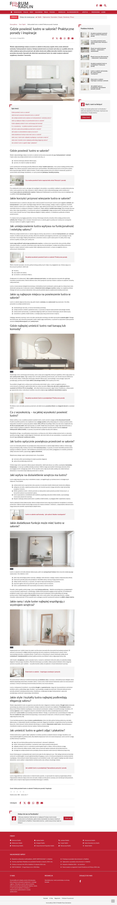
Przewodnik (96, 12)
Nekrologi (61, 12)
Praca (46, 12)
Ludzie (103, 12)
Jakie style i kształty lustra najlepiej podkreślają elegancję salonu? (30, 140)
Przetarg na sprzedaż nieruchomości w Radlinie (75, 859)
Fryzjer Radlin (64, 843)
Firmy (31, 12)
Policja (25, 12)
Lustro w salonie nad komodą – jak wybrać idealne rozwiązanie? (45, 514)
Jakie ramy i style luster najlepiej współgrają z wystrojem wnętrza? (30, 137)
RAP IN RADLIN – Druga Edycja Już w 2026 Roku (25, 867)
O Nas (51, 898)
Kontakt (47, 882)
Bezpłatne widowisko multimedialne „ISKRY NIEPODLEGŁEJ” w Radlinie (32, 859)
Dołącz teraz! (86, 117)
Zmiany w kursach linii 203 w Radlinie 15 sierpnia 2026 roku (29, 864)
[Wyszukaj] (105, 5)
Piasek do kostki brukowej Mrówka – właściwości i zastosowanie (98, 50)
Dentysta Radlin (16, 840)
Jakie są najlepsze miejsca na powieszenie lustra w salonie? (28, 120)
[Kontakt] (101, 5)
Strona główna (13, 24)
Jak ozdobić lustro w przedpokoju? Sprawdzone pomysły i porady (46, 768)
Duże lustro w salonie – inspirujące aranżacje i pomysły (42, 672)
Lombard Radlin (64, 840)
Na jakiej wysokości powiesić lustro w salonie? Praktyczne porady (46, 257)
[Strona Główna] (11, 12)
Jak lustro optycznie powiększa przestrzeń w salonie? (26, 129)
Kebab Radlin (88, 845)
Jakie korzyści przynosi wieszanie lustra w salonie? (26, 115)
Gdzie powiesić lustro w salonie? (21, 112)
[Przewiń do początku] (113, 901)
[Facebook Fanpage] (96, 5)
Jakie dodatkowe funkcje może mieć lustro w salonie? (26, 134)
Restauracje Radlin (65, 845)
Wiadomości (18, 12)
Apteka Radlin (40, 840)
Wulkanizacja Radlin (17, 845)
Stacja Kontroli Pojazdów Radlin (45, 845)
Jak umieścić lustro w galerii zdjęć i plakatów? (24, 143)
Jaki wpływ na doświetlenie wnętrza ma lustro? (25, 131)
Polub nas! (68, 818)
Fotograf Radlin (40, 843)
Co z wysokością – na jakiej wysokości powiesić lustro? (27, 126)
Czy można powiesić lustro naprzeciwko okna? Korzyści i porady (45, 180)
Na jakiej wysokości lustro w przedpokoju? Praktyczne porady (45, 398)
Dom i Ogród (22, 24)
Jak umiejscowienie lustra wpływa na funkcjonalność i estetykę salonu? (31, 118)
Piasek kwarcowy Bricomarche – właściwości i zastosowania (99, 57)
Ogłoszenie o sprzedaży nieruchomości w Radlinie (76, 861)
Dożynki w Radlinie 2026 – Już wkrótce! (73, 864)
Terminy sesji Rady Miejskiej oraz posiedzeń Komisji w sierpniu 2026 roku (32, 861)
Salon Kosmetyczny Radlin (92, 843)
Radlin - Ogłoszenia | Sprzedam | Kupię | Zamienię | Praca (56, 17)
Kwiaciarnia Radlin (90, 840)
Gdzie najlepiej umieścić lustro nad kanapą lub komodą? (27, 123)
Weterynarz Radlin (17, 843)
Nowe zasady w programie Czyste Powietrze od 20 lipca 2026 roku (81, 867)
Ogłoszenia (39, 12)
